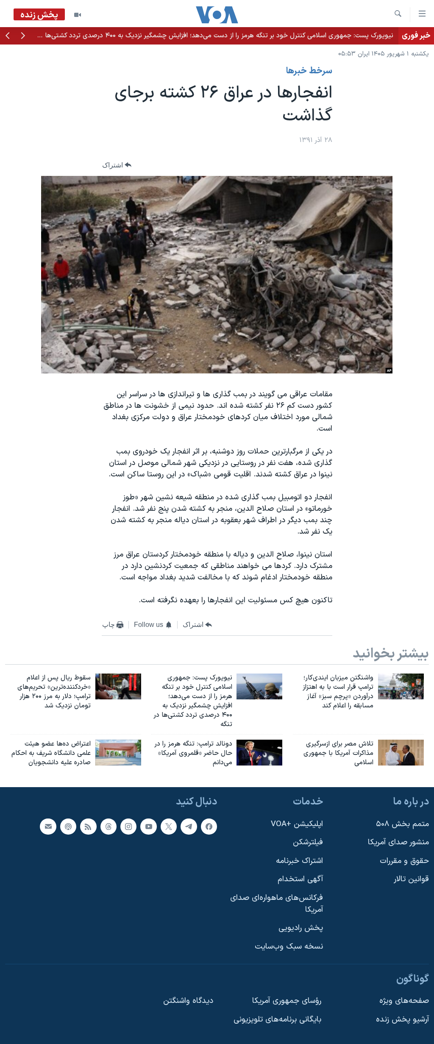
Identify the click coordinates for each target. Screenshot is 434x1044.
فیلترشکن (308, 842)
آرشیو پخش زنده (402, 1019)
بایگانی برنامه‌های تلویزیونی (277, 1019)
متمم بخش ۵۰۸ (402, 824)
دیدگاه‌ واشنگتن (188, 1001)
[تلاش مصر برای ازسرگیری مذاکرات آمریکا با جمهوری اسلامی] (401, 753)
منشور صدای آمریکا (398, 842)
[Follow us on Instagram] (128, 826)
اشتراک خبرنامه (299, 861)
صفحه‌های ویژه (404, 1001)
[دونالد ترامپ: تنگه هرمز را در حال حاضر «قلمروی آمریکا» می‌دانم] (259, 753)
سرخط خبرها (309, 71)
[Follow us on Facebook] (209, 826)
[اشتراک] (48, 826)
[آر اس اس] (88, 826)
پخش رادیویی (300, 928)
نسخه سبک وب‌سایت (289, 946)
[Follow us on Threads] (108, 826)
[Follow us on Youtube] (148, 826)
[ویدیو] (77, 14)
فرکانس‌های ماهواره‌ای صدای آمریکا (276, 904)
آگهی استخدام (300, 879)
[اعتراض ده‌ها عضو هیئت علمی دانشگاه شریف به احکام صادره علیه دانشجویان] (118, 753)
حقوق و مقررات (404, 861)
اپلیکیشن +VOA (297, 824)
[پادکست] (68, 826)
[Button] (117, 165)
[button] (23, 36)
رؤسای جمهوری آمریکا (286, 1001)
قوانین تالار (411, 879)
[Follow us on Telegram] (189, 826)
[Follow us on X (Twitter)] (169, 826)
